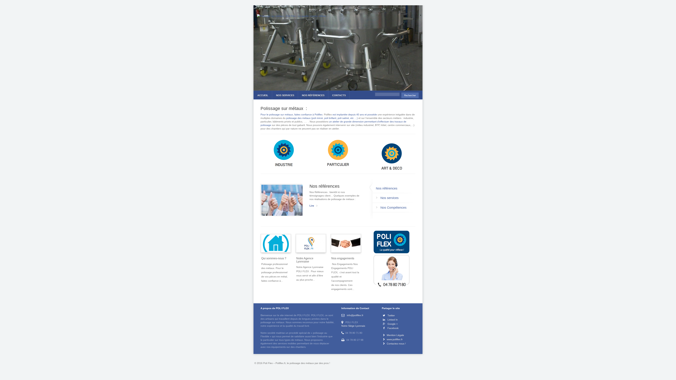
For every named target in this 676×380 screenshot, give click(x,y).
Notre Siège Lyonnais (353, 325)
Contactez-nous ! (396, 343)
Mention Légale (395, 335)
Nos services (285, 95)
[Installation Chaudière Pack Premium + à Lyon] (391, 157)
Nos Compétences (393, 207)
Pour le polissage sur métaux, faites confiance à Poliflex (292, 114)
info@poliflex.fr (354, 315)
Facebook (393, 328)
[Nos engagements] (346, 243)
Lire (311, 205)
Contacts (339, 95)
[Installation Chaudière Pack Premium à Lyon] (337, 154)
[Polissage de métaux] (284, 154)
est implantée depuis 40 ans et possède (355, 114)
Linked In (392, 319)
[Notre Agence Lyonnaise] (311, 243)
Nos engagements (342, 258)
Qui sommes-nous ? (273, 258)
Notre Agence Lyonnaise (304, 260)
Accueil (262, 95)
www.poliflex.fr (395, 339)
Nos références (313, 95)
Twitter (391, 315)
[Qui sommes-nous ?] (276, 243)
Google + (392, 323)
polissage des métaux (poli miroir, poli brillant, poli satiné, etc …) (322, 118)
